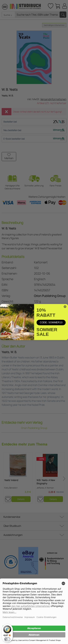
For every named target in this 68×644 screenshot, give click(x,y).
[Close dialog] (65, 306)
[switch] (7, 639)
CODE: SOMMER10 (51, 322)
